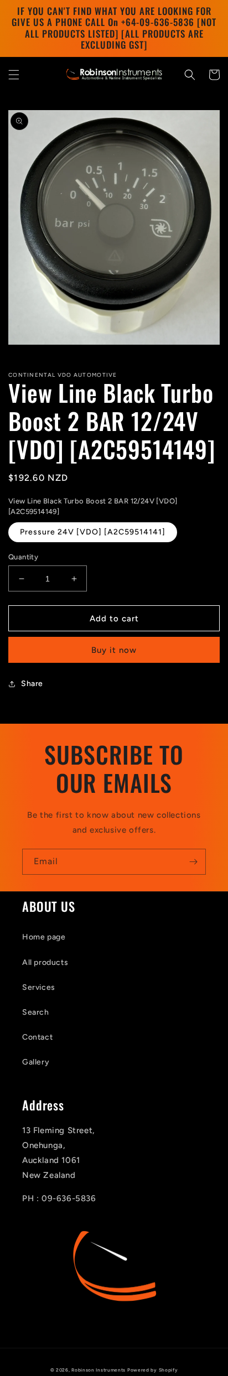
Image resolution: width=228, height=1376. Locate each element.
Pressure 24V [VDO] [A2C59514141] (92, 532)
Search (35, 1012)
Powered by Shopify (152, 1370)
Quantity (23, 557)
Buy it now (114, 650)
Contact (37, 1037)
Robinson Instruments (98, 1370)
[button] (14, 75)
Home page (43, 937)
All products (45, 962)
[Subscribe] (193, 862)
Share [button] (32, 683)
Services (38, 987)
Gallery (35, 1062)
